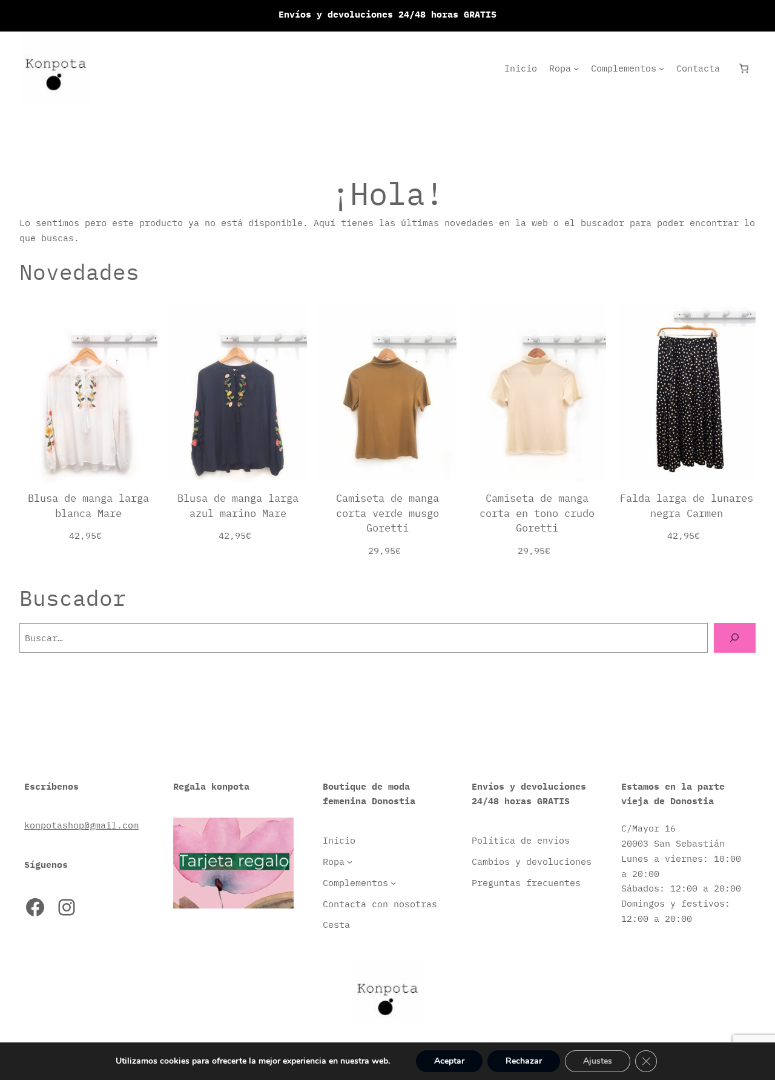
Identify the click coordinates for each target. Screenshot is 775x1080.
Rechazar (524, 1061)
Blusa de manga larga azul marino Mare (237, 505)
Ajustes (597, 1061)
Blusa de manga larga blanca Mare (88, 505)
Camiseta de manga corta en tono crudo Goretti (537, 513)
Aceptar (449, 1061)
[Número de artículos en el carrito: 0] (744, 68)
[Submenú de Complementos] (661, 68)
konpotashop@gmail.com (81, 825)
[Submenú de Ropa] (576, 68)
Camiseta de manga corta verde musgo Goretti (387, 513)
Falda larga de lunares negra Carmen (686, 505)
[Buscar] (735, 638)
